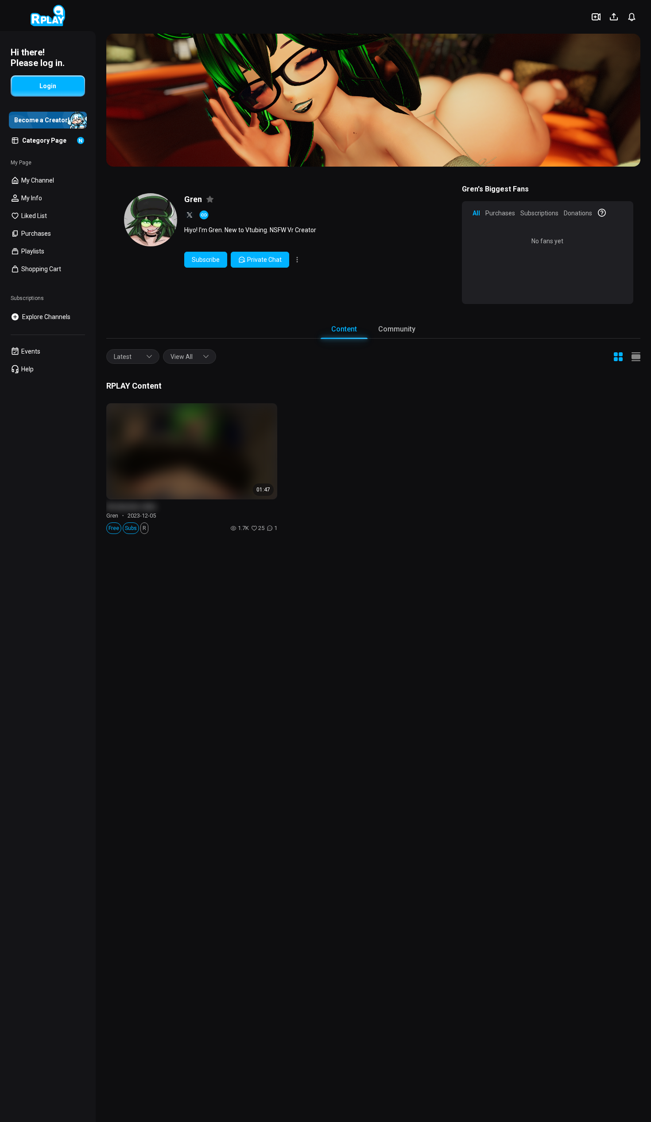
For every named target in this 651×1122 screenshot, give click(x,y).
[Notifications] (631, 17)
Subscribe (206, 259)
